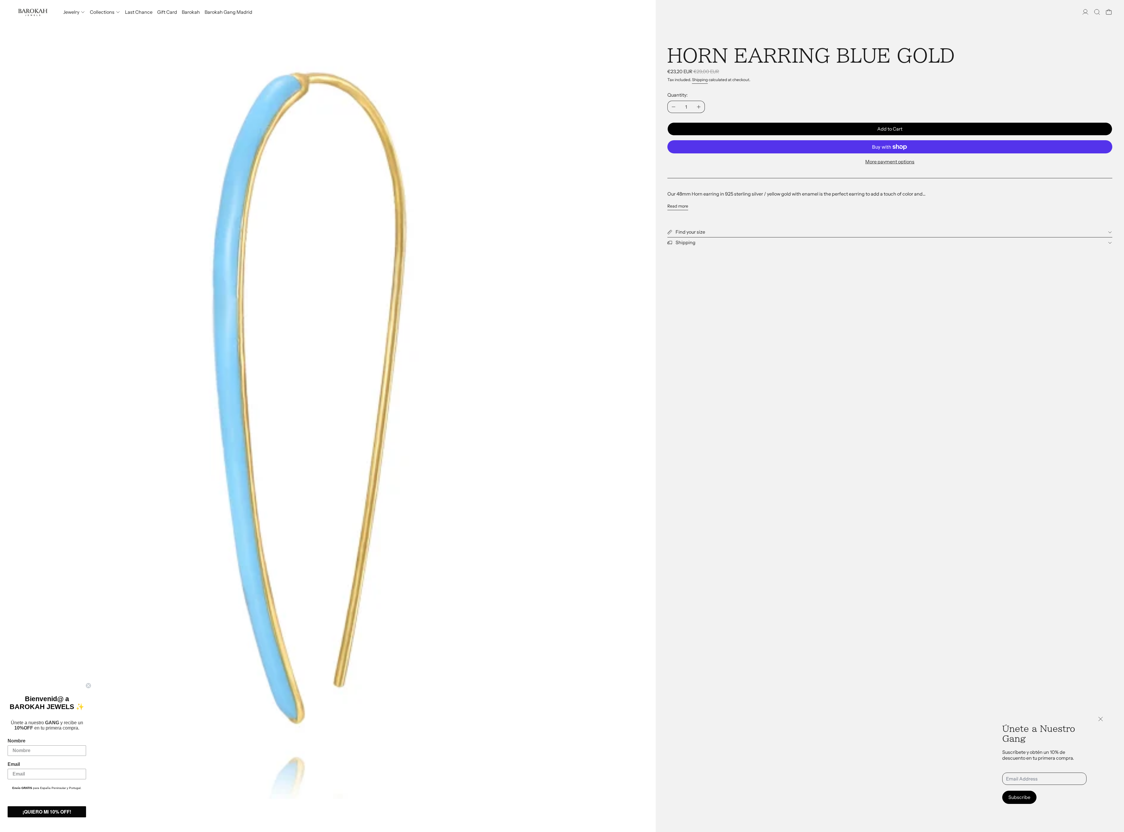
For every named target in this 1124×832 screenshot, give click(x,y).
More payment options (889, 162)
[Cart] (1108, 12)
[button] (1097, 12)
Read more (677, 206)
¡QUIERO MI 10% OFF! (47, 811)
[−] (673, 107)
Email (14, 764)
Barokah (191, 12)
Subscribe (1019, 797)
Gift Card (167, 12)
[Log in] (1085, 12)
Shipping (700, 79)
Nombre (16, 740)
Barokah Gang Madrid (228, 12)
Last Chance (139, 12)
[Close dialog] (88, 686)
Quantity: (677, 95)
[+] (699, 107)
